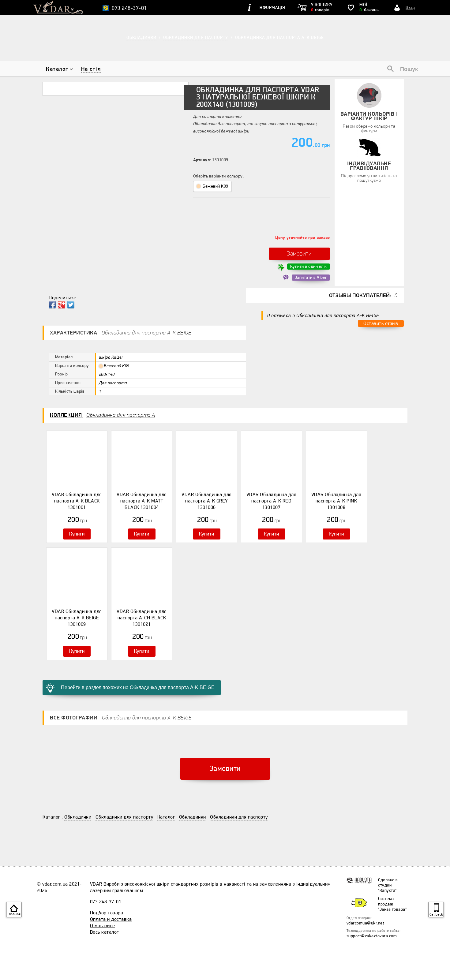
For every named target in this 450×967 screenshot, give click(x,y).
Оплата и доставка (111, 919)
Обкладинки (77, 817)
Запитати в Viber (311, 277)
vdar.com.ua (55, 884)
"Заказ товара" (392, 909)
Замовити (299, 253)
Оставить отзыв (380, 323)
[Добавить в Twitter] (70, 304)
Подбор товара (106, 913)
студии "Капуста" (387, 888)
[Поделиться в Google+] (61, 304)
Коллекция (102, 415)
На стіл (91, 69)
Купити (76, 534)
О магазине (102, 926)
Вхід (410, 7)
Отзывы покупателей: (363, 295)
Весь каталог (104, 932)
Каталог (57, 69)
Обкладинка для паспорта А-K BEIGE (279, 37)
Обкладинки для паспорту (124, 817)
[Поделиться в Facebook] (52, 304)
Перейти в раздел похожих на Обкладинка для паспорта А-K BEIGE (138, 687)
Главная (14, 914)
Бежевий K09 (215, 186)
